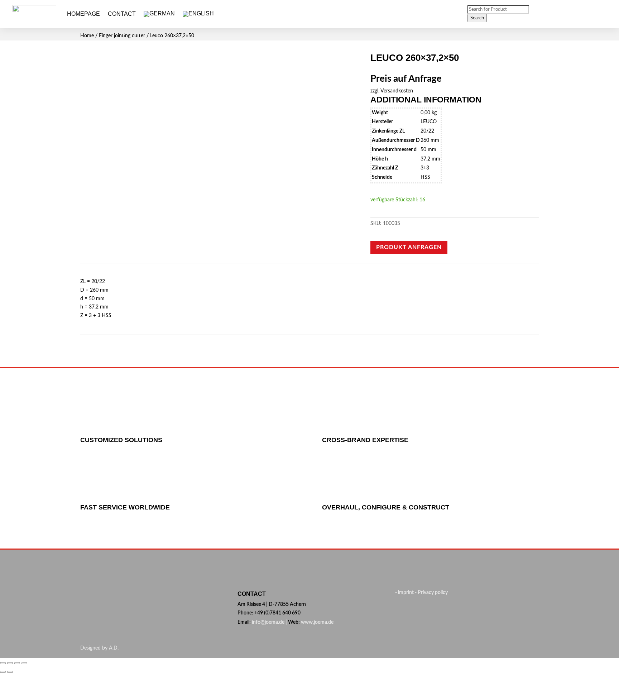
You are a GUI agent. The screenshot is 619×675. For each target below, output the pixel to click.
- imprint (405, 592)
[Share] (10, 663)
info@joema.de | (269, 622)
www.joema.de (317, 622)
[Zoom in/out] (24, 663)
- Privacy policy (431, 592)
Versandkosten (396, 91)
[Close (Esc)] (3, 663)
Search (477, 17)
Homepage (83, 14)
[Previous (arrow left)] (3, 672)
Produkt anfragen (409, 247)
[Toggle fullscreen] (17, 663)
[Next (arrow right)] (10, 672)
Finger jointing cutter (122, 35)
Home (87, 35)
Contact (122, 14)
